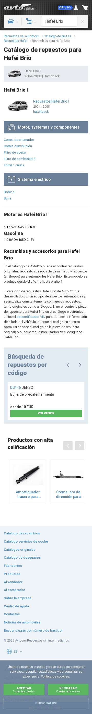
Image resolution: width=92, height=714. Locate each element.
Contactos (12, 614)
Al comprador (14, 590)
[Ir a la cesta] (85, 8)
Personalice (46, 703)
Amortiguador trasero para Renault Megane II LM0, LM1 (28, 494)
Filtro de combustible (19, 159)
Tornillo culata (14, 165)
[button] (65, 8)
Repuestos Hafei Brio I (51, 101)
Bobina (9, 192)
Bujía (7, 198)
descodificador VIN (31, 317)
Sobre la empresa (17, 598)
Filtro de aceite (15, 152)
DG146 (21, 387)
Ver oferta (46, 413)
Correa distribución (18, 146)
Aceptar (24, 689)
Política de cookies (55, 676)
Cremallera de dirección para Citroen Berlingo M (68, 494)
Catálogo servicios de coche (26, 541)
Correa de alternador (19, 140)
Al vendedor (13, 582)
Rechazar (68, 689)
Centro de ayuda (16, 606)
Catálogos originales (19, 550)
